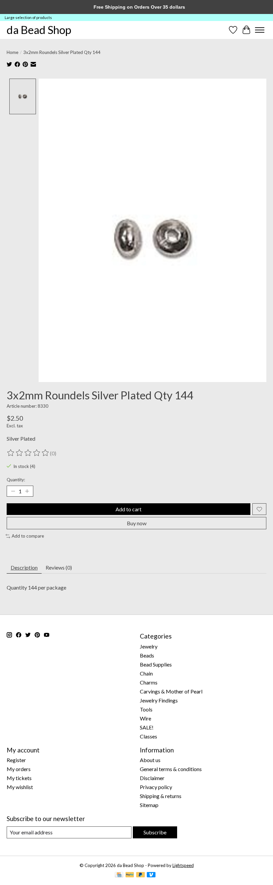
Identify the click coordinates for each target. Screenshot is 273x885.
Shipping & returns (160, 796)
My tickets (19, 778)
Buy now (136, 523)
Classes (148, 736)
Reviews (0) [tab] (59, 567)
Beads (147, 655)
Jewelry (148, 646)
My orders (19, 769)
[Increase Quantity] (27, 491)
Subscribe (154, 832)
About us (150, 760)
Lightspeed (183, 865)
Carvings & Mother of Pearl (171, 691)
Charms (148, 682)
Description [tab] (24, 567)
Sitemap (149, 805)
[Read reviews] (28, 453)
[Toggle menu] (259, 30)
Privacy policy (156, 787)
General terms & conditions (171, 769)
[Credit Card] (119, 875)
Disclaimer (152, 778)
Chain (146, 673)
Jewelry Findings (159, 700)
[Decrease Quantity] (13, 491)
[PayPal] (130, 875)
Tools (146, 709)
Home (12, 52)
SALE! (146, 727)
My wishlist (20, 787)
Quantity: (16, 479)
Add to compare (28, 536)
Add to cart (128, 509)
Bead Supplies (156, 664)
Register (16, 760)
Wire (145, 718)
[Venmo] (151, 875)
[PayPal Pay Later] (140, 875)
